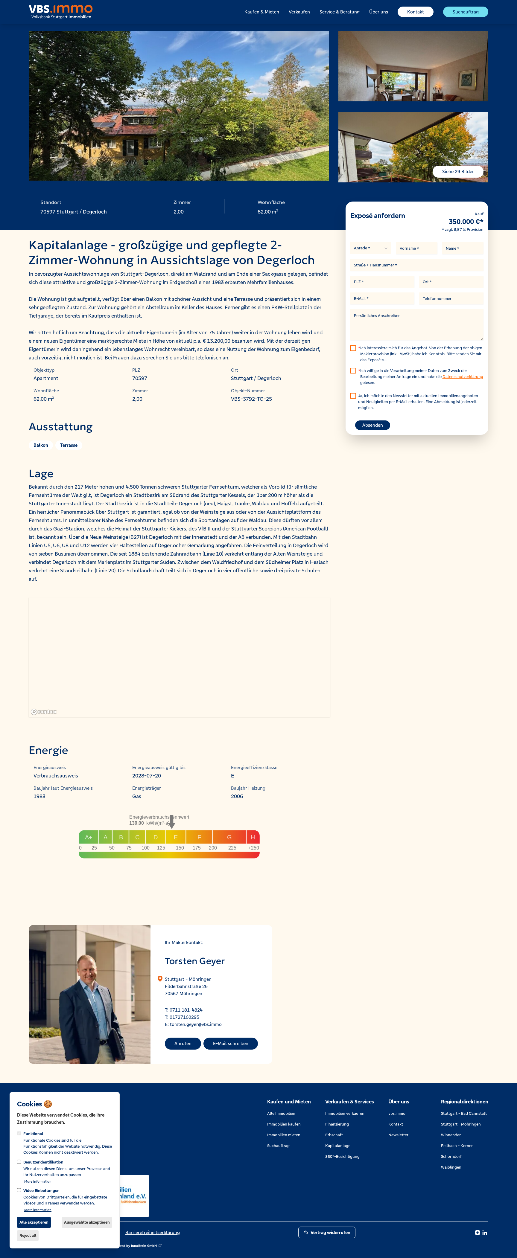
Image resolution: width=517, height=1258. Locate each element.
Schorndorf (451, 1156)
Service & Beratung (340, 12)
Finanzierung (337, 1124)
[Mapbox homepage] (44, 711)
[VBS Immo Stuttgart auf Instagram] (477, 1232)
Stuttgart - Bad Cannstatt (464, 1113)
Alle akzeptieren (33, 1222)
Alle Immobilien (281, 1113)
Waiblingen (451, 1167)
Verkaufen (299, 12)
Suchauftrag (466, 12)
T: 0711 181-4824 (184, 1010)
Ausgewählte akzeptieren (87, 1222)
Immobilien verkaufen (344, 1113)
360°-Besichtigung (342, 1156)
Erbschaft (334, 1134)
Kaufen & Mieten (261, 12)
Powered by (134, 1246)
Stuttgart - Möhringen (461, 1124)
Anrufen (182, 1043)
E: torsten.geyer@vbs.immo (193, 1024)
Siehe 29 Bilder (458, 171)
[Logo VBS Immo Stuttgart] (61, 12)
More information (37, 1181)
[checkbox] (353, 348)
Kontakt (415, 12)
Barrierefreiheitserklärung (152, 1232)
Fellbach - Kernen (457, 1145)
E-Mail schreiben (230, 1043)
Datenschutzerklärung (463, 376)
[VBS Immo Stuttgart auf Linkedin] (484, 1232)
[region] (179, 657)
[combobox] (371, 248)
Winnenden (451, 1134)
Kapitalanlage (337, 1145)
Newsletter (398, 1134)
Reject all (27, 1235)
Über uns (378, 12)
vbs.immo (396, 1113)
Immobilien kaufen (284, 1124)
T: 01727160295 (182, 1017)
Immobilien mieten (283, 1134)
